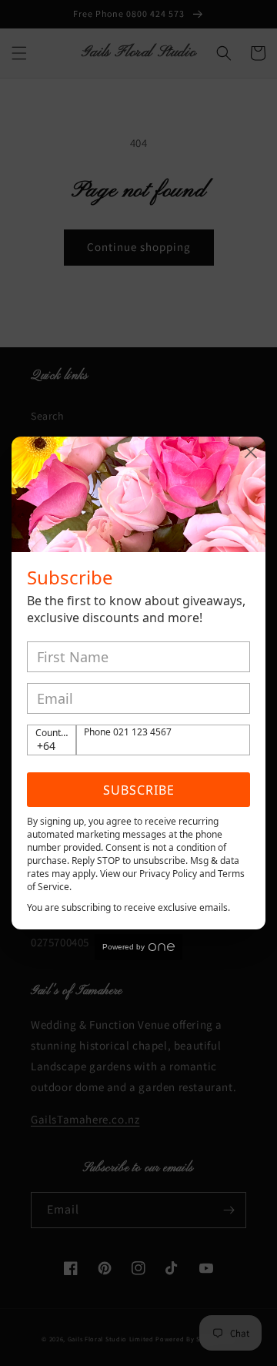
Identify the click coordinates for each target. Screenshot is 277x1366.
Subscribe (139, 790)
